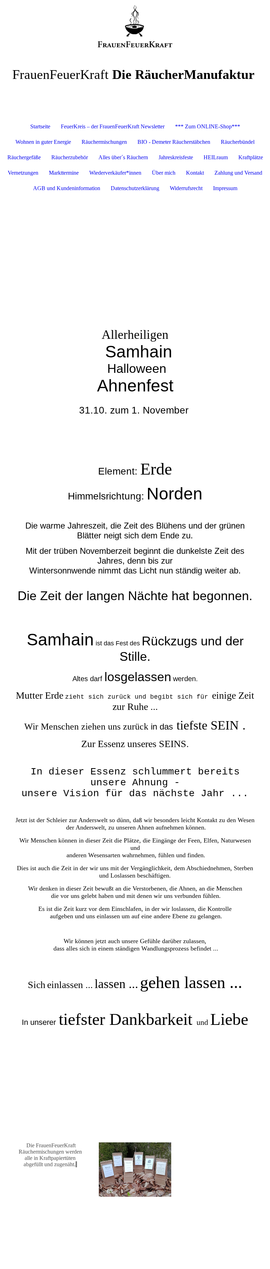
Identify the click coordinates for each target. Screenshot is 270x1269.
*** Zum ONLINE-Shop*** (207, 126)
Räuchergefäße (24, 157)
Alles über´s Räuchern (123, 157)
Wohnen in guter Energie (43, 142)
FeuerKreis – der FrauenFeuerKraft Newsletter (113, 126)
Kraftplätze (250, 157)
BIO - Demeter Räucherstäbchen (173, 142)
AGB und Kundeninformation (66, 188)
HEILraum (216, 157)
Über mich (163, 173)
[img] (135, 26)
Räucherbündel (238, 142)
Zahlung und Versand (238, 173)
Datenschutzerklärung (135, 188)
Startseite (40, 126)
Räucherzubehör (69, 157)
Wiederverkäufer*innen (115, 173)
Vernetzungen (23, 173)
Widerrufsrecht (186, 188)
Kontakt (195, 173)
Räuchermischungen (104, 142)
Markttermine (64, 173)
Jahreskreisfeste (176, 157)
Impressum (225, 188)
